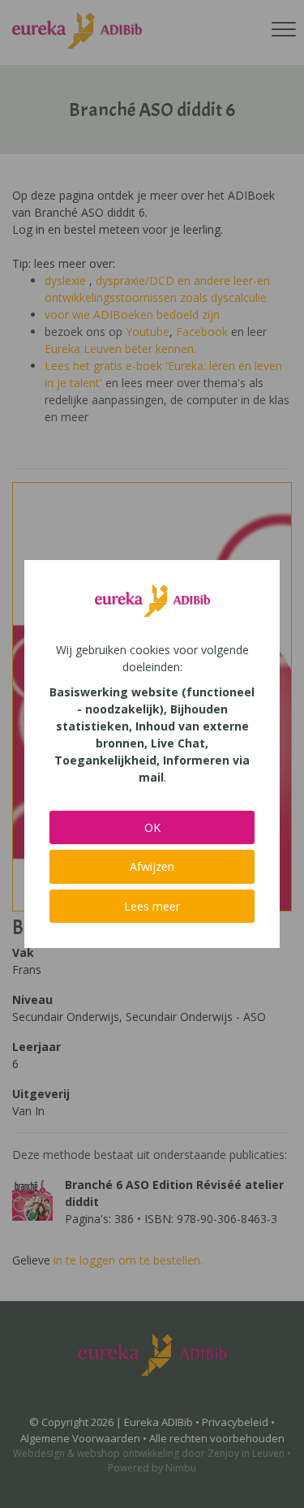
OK (152, 827)
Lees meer (152, 906)
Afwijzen (152, 866)
